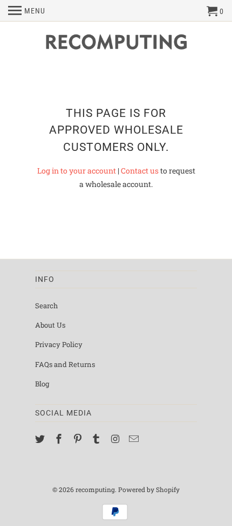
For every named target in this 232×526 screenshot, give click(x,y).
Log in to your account (76, 170)
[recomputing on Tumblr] (97, 438)
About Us (50, 325)
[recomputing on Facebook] (60, 438)
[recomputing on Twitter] (41, 438)
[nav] (26, 11)
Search (46, 305)
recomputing (95, 489)
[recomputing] (116, 44)
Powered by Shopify (149, 489)
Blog (42, 384)
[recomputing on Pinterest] (79, 438)
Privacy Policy (59, 344)
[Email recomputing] (135, 438)
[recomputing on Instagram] (116, 438)
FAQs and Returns (65, 364)
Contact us (140, 170)
